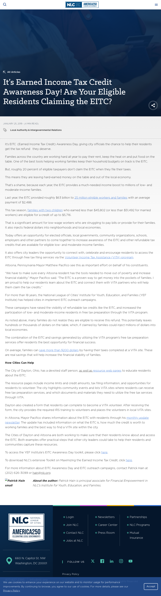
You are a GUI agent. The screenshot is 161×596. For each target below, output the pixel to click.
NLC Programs (140, 524)
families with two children (45, 210)
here (104, 452)
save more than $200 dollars (59, 350)
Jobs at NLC (74, 540)
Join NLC (72, 524)
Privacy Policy (11, 590)
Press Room (106, 532)
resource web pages (107, 370)
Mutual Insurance (136, 535)
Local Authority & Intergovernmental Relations (36, 130)
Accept (151, 586)
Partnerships (138, 517)
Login (70, 517)
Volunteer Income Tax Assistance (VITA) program (99, 257)
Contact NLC (75, 532)
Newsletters (106, 517)
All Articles (13, 72)
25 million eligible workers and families (101, 197)
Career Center (107, 524)
